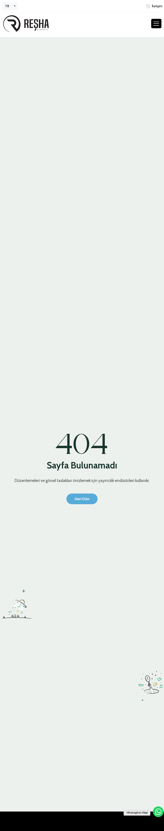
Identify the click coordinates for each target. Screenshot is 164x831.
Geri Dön (82, 499)
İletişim (157, 6)
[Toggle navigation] (156, 23)
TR (7, 6)
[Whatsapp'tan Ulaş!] (158, 811)
